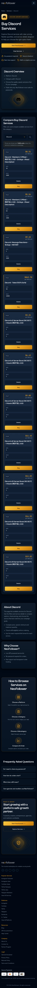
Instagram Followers (7, 878)
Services (9, 11)
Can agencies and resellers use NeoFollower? (18, 789)
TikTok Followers (6, 887)
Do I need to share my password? (14, 769)
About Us (4, 941)
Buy (18, 186)
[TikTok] (13, 870)
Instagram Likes (5, 881)
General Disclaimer (6, 954)
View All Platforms (6, 920)
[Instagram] (6, 870)
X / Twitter (4, 917)
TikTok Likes (4, 890)
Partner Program (6, 947)
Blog (2, 928)
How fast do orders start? (11, 775)
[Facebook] (17, 870)
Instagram (4, 903)
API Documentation (7, 930)
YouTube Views (5, 884)
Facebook (4, 914)
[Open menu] (34, 3)
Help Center (4, 933)
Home (3, 11)
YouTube (3, 906)
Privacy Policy (5, 957)
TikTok (3, 909)
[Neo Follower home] (8, 3)
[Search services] (30, 137)
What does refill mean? (11, 782)
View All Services (6, 895)
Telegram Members (6, 892)
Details (18, 181)
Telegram (4, 911)
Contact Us (4, 944)
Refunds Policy (5, 960)
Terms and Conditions (7, 963)
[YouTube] (10, 870)
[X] (2, 870)
